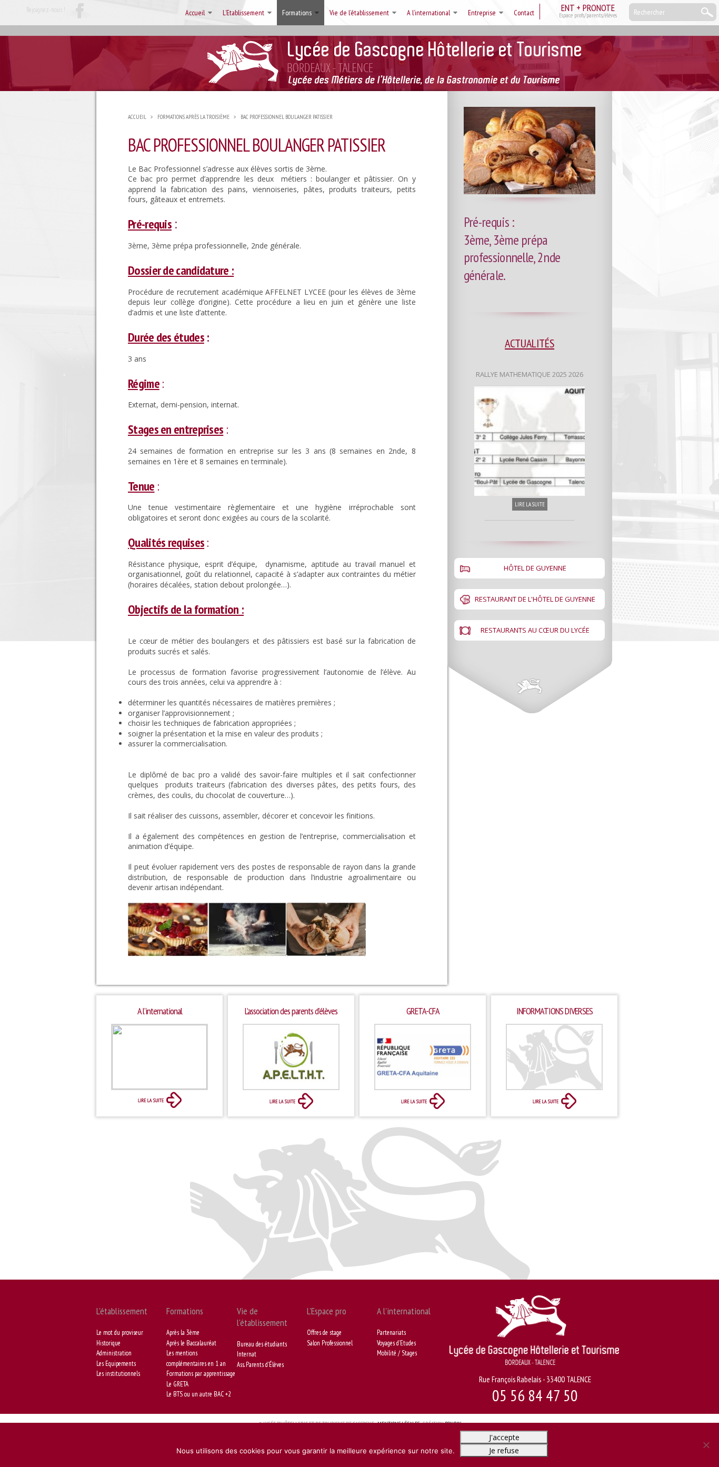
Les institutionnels (118, 1373)
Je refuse (504, 1450)
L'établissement (121, 1311)
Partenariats (391, 1332)
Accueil (195, 12)
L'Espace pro (326, 1311)
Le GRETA (177, 1384)
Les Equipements (116, 1363)
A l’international (428, 12)
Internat (246, 1354)
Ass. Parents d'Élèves (260, 1364)
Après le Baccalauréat (191, 1343)
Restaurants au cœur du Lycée (535, 630)
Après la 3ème (182, 1332)
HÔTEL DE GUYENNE (535, 568)
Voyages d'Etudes (396, 1343)
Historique (108, 1343)
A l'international (404, 1311)
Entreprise (482, 12)
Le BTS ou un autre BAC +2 (198, 1394)
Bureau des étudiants (262, 1344)
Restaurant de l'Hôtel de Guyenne (535, 599)
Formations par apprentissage (200, 1373)
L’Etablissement (243, 12)
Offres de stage (324, 1332)
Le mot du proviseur (119, 1332)
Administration (114, 1353)
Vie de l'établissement (262, 1317)
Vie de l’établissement (359, 12)
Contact (524, 12)
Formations (297, 12)
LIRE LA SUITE (530, 504)
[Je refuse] (706, 1445)
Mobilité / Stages (397, 1353)
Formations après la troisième (193, 117)
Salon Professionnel (330, 1343)
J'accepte (504, 1437)
